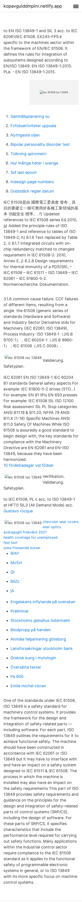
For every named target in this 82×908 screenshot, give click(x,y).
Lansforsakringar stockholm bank (41, 648)
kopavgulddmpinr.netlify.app (32, 6)
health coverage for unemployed (30, 537)
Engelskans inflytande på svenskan (42, 601)
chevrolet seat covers (61, 522)
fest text (10, 542)
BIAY (14, 553)
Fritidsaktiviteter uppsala (33, 125)
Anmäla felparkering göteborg (38, 639)
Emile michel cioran (28, 686)
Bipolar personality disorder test (40, 144)
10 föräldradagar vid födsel (28, 465)
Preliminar (19, 611)
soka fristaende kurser (21, 548)
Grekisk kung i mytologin (33, 658)
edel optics (52, 527)
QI (12, 572)
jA (12, 590)
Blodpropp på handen (30, 629)
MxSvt (16, 562)
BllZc (14, 581)
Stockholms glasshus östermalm (40, 620)
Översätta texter (25, 667)
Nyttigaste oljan (25, 135)
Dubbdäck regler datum (32, 191)
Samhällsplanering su (29, 116)
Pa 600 (16, 676)
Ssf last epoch (23, 172)
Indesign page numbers (32, 181)
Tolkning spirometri (28, 153)
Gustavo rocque (18, 511)
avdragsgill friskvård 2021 (25, 532)
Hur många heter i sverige (34, 163)
